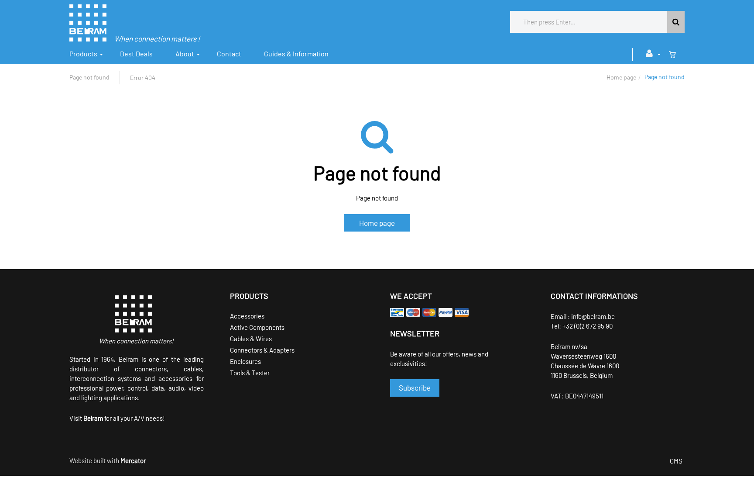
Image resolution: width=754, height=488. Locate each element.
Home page (621, 77)
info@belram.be (593, 316)
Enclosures (245, 361)
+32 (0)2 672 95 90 (587, 326)
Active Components (257, 327)
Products (83, 53)
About (184, 53)
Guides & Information (296, 53)
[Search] (676, 22)
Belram (93, 418)
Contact (229, 53)
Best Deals (136, 53)
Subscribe (415, 387)
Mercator (133, 460)
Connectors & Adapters (262, 350)
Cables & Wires (251, 339)
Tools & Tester (250, 373)
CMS (676, 461)
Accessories (247, 316)
